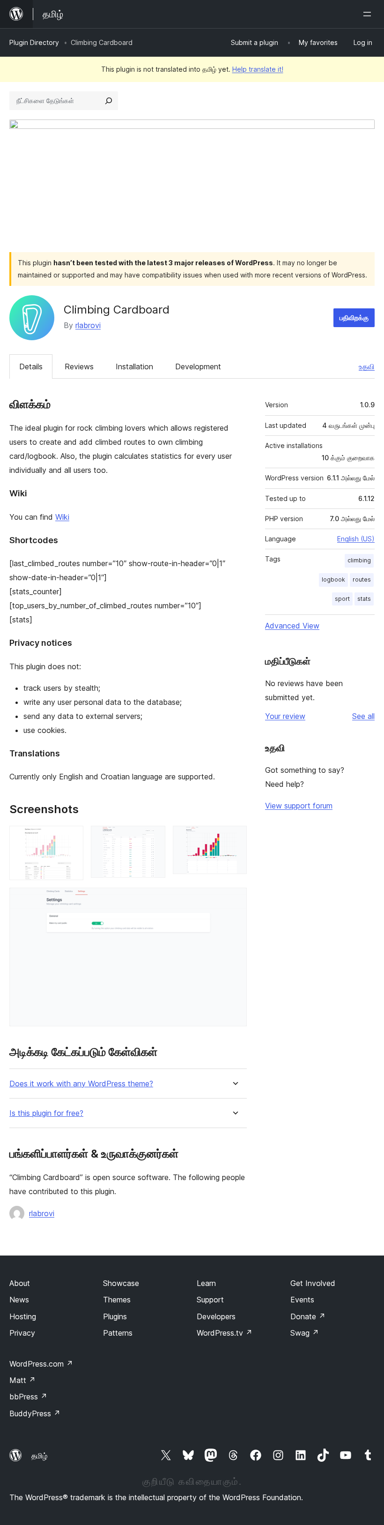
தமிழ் (39, 1455)
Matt (22, 1380)
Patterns (118, 1333)
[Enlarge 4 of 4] (234, 900)
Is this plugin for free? (46, 1113)
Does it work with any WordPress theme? (81, 1083)
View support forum (298, 805)
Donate (307, 1316)
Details (31, 366)
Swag (304, 1333)
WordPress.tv (224, 1333)
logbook (333, 579)
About (19, 1283)
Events (302, 1299)
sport (342, 598)
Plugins (115, 1316)
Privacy (22, 1333)
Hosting (22, 1316)
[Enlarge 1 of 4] (70, 838)
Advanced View (292, 625)
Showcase (121, 1283)
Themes (117, 1299)
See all (363, 716)
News (19, 1299)
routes (362, 579)
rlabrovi (88, 325)
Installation (134, 366)
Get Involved (312, 1283)
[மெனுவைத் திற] (369, 14)
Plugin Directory (34, 42)
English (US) (356, 539)
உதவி (367, 366)
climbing (359, 560)
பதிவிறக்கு (354, 317)
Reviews (79, 366)
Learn (206, 1283)
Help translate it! (257, 69)
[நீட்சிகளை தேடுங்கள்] (108, 100)
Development (198, 366)
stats (364, 598)
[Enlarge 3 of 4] (234, 838)
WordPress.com (41, 1363)
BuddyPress (34, 1413)
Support (210, 1299)
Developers (216, 1316)
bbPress (28, 1396)
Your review (285, 716)
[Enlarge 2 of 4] (152, 838)
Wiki (62, 517)
